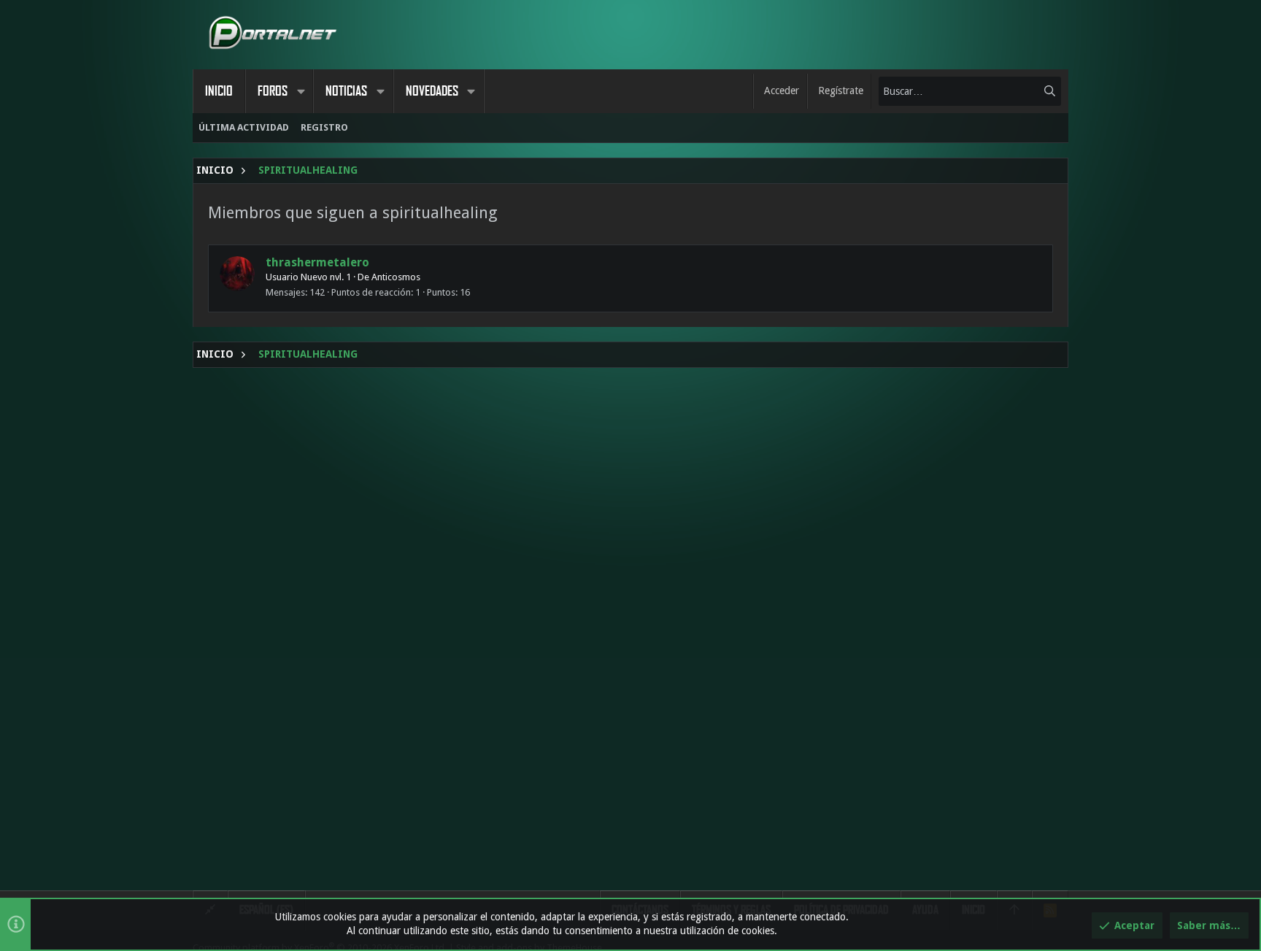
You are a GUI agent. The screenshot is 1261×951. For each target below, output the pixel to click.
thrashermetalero (317, 262)
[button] (300, 91)
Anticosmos (395, 277)
